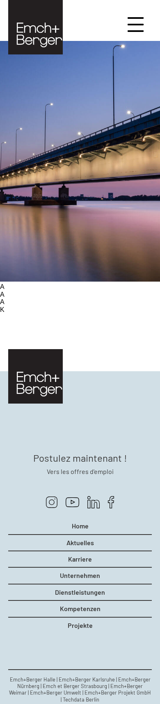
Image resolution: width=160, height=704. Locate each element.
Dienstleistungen (80, 592)
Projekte (80, 625)
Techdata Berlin (81, 699)
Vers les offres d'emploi (80, 471)
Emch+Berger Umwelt (55, 692)
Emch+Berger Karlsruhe (87, 679)
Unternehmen (80, 575)
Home (80, 526)
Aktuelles (80, 542)
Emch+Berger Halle (32, 679)
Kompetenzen (80, 608)
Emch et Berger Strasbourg (75, 686)
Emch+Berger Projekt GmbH (118, 692)
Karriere (80, 559)
